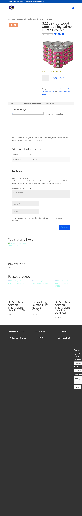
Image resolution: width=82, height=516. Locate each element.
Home (10, 19)
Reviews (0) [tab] (49, 103)
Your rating (16, 189)
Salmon (15, 19)
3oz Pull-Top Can (57, 89)
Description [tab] (14, 103)
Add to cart (58, 77)
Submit (77, 387)
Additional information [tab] (32, 103)
